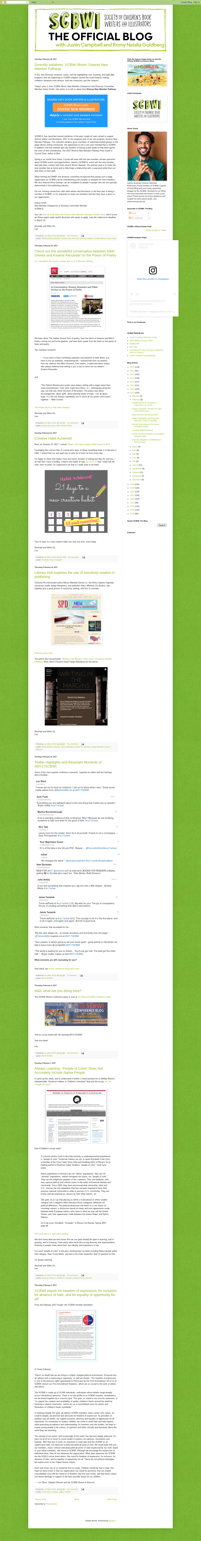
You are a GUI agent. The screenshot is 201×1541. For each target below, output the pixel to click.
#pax (110, 860)
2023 (132, 503)
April (134, 450)
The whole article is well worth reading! (52, 407)
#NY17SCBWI (82, 790)
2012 (132, 374)
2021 (132, 495)
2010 (132, 367)
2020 (132, 492)
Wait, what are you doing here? (58, 991)
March (135, 447)
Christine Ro (78, 747)
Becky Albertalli (67, 747)
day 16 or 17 (91, 462)
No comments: (73, 236)
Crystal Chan (66, 238)
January (136, 396)
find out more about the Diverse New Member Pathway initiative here (74, 214)
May (134, 454)
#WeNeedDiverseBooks (51, 238)
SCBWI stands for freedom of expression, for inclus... (144, 404)
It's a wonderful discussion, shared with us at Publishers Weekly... (65, 261)
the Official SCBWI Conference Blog (94, 997)
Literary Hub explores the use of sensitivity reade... (145, 425)
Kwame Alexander (48, 426)
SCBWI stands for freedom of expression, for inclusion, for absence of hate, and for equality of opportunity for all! (76, 1295)
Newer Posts (40, 1499)
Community (46, 1492)
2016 (132, 389)
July (134, 461)
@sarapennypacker (75, 860)
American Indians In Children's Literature (57, 1278)
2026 (132, 514)
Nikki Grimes (61, 426)
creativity (54, 1492)
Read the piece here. (44, 653)
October (135, 472)
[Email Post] (82, 236)
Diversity (75, 238)
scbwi (143, 311)
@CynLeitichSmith (95, 848)
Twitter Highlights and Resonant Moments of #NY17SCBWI (145, 419)
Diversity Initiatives (87, 238)
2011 (132, 371)
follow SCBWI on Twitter (156, 230)
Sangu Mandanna (98, 747)
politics (61, 1492)
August (135, 465)
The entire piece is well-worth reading (51, 1234)
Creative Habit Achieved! (53, 438)
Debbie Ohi (134, 344)
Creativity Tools (48, 560)
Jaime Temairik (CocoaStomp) (142, 356)
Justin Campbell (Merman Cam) (143, 337)
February (136, 400)
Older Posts (112, 1499)
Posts (133, 213)
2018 (132, 484)
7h (118, 841)
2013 (132, 378)
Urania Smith (111, 238)
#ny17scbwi (92, 860)
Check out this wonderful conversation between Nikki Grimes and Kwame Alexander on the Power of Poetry (75, 253)
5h (116, 811)
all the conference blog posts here (63, 969)
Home (76, 1499)
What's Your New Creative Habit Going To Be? (89, 444)
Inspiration (58, 560)
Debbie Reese (78, 1278)
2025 (132, 510)
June (134, 458)
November (137, 476)
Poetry (69, 426)
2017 (132, 393)
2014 (132, 382)
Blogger (112, 1521)
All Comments (137, 218)
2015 (132, 385)
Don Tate (133, 347)
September (137, 469)
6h (119, 854)
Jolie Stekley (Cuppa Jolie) (141, 340)
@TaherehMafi (42, 936)
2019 (132, 488)
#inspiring (103, 860)
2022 (132, 499)
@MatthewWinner (63, 790)
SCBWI (68, 1492)
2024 (132, 506)
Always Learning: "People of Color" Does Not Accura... (147, 410)
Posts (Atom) (51, 1504)
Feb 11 (113, 796)
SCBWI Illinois (100, 238)
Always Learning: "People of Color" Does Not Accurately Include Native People (69, 1070)
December (137, 480)
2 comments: (72, 975)
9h (115, 864)
